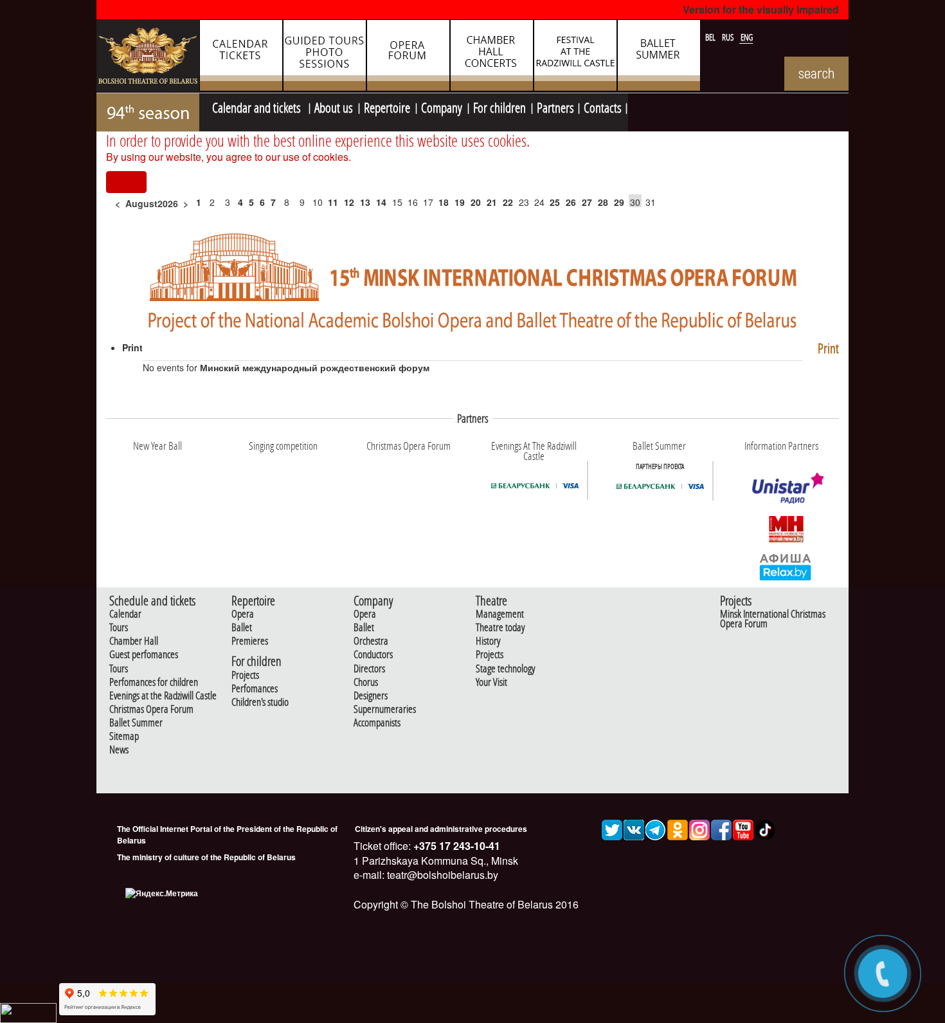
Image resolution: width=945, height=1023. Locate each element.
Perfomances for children (153, 682)
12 (349, 202)
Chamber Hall (133, 641)
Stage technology (505, 669)
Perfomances (254, 689)
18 (443, 202)
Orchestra (371, 641)
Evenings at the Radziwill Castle (163, 696)
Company (441, 106)
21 (492, 202)
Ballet (241, 627)
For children (499, 106)
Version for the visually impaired (761, 9)
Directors (369, 669)
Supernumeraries (385, 709)
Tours (118, 627)
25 (555, 202)
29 (619, 202)
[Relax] (786, 566)
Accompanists (377, 723)
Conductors (373, 654)
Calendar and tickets (257, 106)
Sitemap (124, 736)
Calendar (125, 614)
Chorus (366, 682)
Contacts (603, 106)
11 (333, 202)
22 (508, 202)
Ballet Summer (136, 723)
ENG (747, 37)
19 (460, 202)
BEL (711, 37)
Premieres (249, 641)
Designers (371, 696)
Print (828, 348)
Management (500, 614)
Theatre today (500, 627)
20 (476, 202)
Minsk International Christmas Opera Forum (772, 619)
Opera (242, 614)
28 (603, 202)
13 (365, 202)
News (119, 750)
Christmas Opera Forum (151, 709)
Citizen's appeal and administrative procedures (441, 828)
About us (333, 106)
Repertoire (387, 106)
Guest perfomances (143, 654)
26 (571, 202)
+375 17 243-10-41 (455, 845)
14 (381, 202)
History (488, 641)
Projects (245, 675)
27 (587, 202)
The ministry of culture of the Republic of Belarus (206, 857)
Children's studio (260, 702)
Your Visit (491, 682)
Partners (555, 106)
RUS (729, 37)
